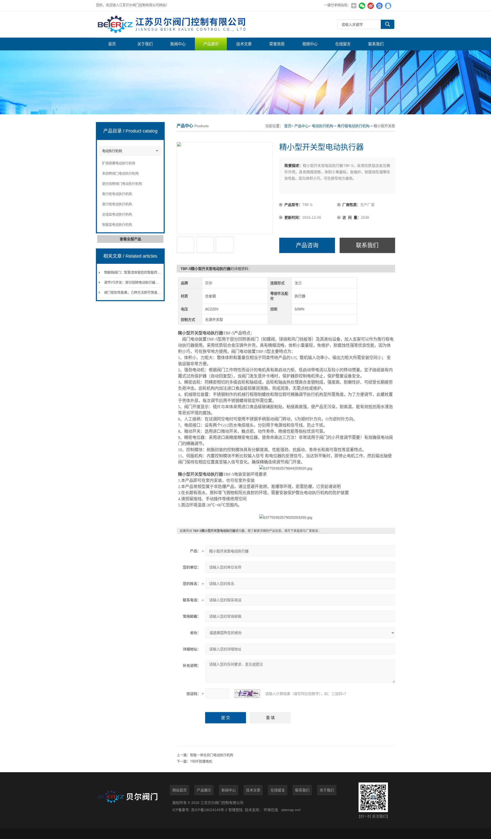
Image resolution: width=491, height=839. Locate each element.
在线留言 (343, 44)
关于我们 (145, 44)
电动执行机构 (112, 151)
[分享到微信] (361, 6)
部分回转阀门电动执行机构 (122, 184)
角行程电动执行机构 (117, 194)
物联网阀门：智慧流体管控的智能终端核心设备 (139, 272)
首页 (112, 44)
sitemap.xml (290, 810)
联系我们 (376, 44)
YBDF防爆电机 (201, 761)
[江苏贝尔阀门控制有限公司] (172, 24)
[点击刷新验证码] (247, 693)
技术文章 (244, 44)
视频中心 (310, 44)
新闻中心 (178, 44)
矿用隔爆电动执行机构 (118, 163)
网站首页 (179, 790)
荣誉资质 (277, 44)
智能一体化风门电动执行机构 (211, 755)
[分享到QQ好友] (388, 6)
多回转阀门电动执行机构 (120, 173)
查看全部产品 (130, 239)
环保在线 (271, 810)
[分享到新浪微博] (370, 6)
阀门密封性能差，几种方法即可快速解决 (134, 292)
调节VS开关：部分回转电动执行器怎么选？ (136, 282)
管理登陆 (235, 810)
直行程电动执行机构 (117, 204)
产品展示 (211, 44)
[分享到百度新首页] (379, 6)
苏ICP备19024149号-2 (209, 810)
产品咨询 (307, 245)
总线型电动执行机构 (117, 214)
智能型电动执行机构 (117, 224)
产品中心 (301, 126)
